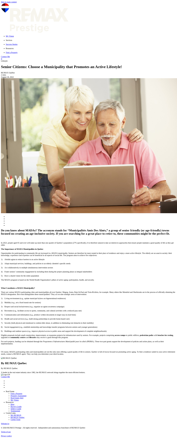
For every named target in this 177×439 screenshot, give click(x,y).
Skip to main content (9, 2)
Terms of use (6, 432)
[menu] (91, 40)
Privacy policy (6, 436)
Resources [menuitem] (10, 48)
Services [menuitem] (9, 40)
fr (1, 59)
